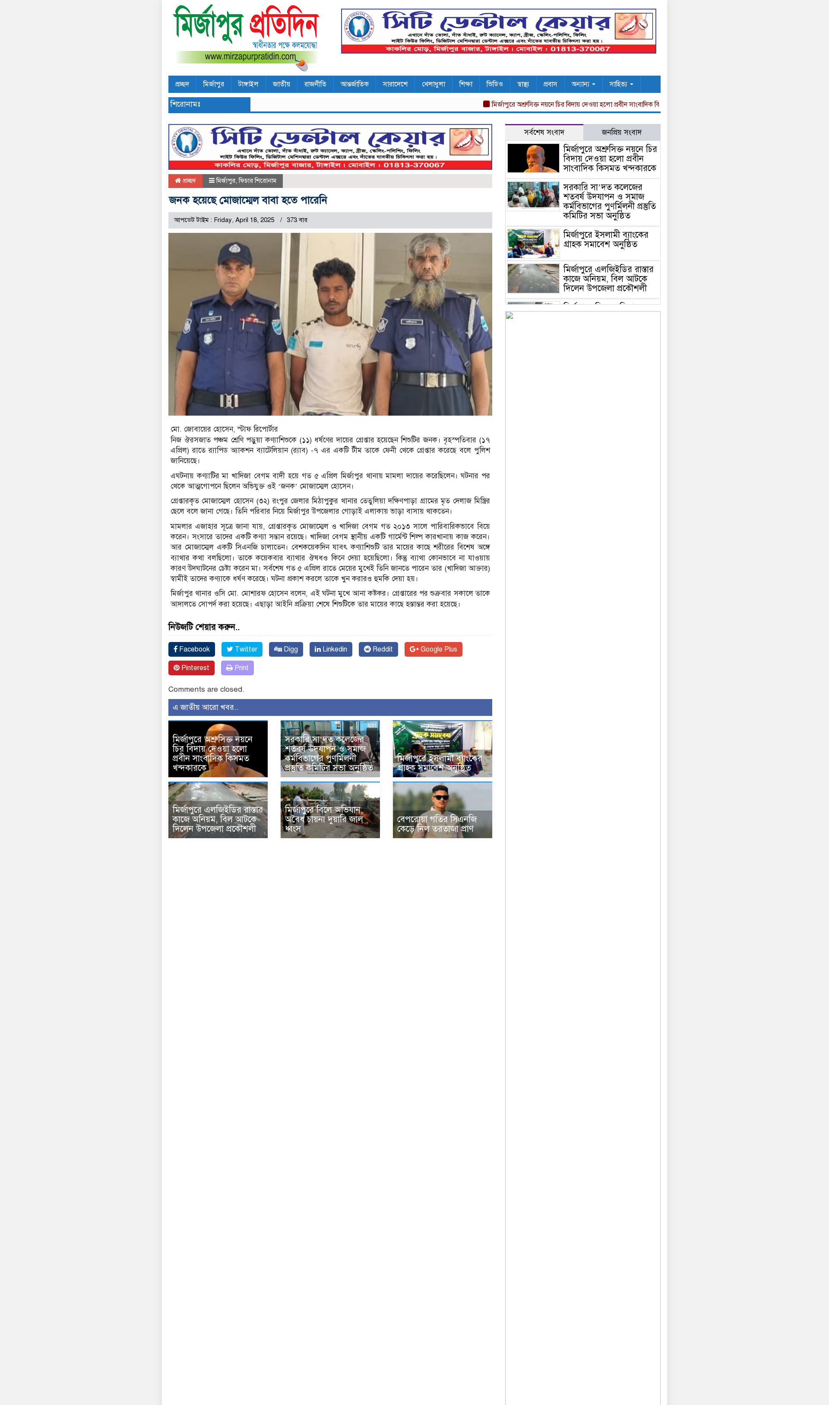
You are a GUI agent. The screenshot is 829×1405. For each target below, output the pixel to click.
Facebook (193, 649)
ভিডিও (495, 84)
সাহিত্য (619, 84)
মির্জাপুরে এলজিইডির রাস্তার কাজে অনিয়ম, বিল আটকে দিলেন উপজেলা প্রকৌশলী (218, 819)
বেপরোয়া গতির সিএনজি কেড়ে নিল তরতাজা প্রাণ (437, 824)
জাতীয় (281, 84)
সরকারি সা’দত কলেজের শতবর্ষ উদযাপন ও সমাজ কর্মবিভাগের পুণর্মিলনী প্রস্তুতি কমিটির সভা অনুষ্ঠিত (329, 753)
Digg (290, 649)
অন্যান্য (581, 84)
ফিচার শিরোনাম (257, 180)
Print (241, 668)
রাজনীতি (315, 84)
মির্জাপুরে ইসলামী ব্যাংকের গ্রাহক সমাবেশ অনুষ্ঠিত (439, 763)
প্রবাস (550, 84)
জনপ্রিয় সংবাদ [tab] (622, 132)
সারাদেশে (395, 84)
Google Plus (438, 649)
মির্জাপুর (213, 84)
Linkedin (334, 649)
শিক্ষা (465, 84)
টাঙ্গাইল (248, 84)
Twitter (245, 649)
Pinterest (194, 668)
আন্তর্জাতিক (355, 84)
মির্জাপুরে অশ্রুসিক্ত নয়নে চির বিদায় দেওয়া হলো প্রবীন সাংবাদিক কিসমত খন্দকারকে (573, 104)
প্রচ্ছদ (182, 84)
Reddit (382, 649)
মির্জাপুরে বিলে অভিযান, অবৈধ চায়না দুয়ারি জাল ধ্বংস (324, 819)
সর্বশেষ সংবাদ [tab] (544, 132)
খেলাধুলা (433, 84)
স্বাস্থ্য (523, 84)
